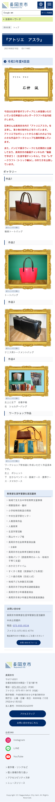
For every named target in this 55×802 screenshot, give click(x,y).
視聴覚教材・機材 (17, 505)
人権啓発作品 (15, 521)
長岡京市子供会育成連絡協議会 (24, 587)
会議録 (14, 547)
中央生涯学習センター (20, 516)
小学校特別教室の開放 (20, 511)
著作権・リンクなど (18, 767)
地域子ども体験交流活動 (21, 582)
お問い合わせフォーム (28, 642)
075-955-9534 (21, 626)
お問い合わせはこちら (27, 723)
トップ (16, 27)
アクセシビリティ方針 (19, 778)
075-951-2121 (19, 687)
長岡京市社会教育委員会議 (22, 542)
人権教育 (13, 526)
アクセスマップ (27, 714)
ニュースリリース (16, 783)
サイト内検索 (47, 13)
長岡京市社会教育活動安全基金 (24, 552)
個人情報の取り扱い (18, 772)
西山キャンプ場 (16, 537)
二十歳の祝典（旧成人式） (22, 576)
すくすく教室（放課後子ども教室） (26, 571)
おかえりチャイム (17, 566)
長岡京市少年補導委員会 (21, 592)
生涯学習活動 (15, 531)
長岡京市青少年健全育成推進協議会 (26, 597)
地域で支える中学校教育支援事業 (25, 500)
